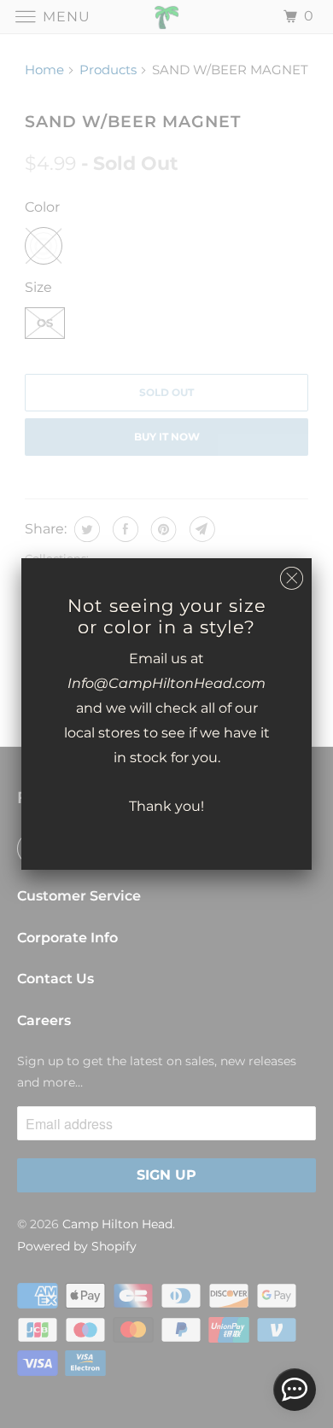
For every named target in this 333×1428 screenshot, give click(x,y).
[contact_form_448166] (294, 1389)
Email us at (166, 658)
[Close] (291, 579)
